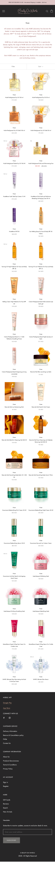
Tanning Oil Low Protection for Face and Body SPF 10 (41, 268)
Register (6, 786)
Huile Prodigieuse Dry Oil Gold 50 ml (41, 130)
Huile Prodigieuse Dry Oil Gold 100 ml (14, 130)
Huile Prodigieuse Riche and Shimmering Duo (40, 163)
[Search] (47, 11)
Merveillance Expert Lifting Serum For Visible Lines (41, 645)
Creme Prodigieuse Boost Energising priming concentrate (14, 373)
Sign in (5, 782)
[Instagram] (9, 717)
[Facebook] (4, 717)
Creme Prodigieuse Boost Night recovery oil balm (41, 338)
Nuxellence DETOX (14, 231)
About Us (6, 757)
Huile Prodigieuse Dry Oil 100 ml (14, 97)
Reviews (6, 804)
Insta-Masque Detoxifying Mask (41, 611)
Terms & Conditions (10, 765)
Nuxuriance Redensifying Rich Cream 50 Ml (14, 510)
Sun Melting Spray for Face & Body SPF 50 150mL (40, 233)
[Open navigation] (3, 11)
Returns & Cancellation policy (13, 735)
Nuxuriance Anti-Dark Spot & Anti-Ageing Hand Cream (14, 577)
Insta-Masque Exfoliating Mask (41, 576)
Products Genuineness (11, 761)
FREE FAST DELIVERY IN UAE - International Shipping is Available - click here (28, 2)
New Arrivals (7, 812)
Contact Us (6, 743)
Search (5, 808)
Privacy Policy (8, 769)
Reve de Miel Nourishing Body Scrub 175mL (41, 475)
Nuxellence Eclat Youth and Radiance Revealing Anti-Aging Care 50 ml (41, 197)
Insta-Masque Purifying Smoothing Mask (14, 611)
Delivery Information (10, 731)
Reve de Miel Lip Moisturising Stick (14, 407)
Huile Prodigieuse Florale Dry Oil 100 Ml (14, 163)
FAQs (5, 739)
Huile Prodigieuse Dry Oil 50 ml (41, 97)
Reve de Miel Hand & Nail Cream (41, 407)
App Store (6, 708)
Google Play (7, 703)
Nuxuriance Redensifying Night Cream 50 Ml (41, 510)
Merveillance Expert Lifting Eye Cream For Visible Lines (14, 645)
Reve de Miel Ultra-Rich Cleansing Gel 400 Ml (14, 440)
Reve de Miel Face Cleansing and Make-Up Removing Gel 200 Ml (40, 441)
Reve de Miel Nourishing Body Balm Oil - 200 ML (14, 476)
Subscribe (11, 840)
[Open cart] (52, 11)
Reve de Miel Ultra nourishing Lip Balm (40, 372)
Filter (13, 66)
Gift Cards (6, 800)
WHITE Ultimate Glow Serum (40, 679)
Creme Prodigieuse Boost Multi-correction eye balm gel (41, 303)
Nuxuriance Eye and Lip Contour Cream (41, 543)
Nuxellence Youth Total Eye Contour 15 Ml (14, 196)
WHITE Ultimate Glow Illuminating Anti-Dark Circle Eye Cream (14, 680)
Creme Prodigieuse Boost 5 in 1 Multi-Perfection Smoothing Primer (14, 338)
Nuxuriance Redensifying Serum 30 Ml (14, 543)
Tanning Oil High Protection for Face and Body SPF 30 (14, 268)
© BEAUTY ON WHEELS (27, 853)
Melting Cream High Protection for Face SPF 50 (14, 303)
